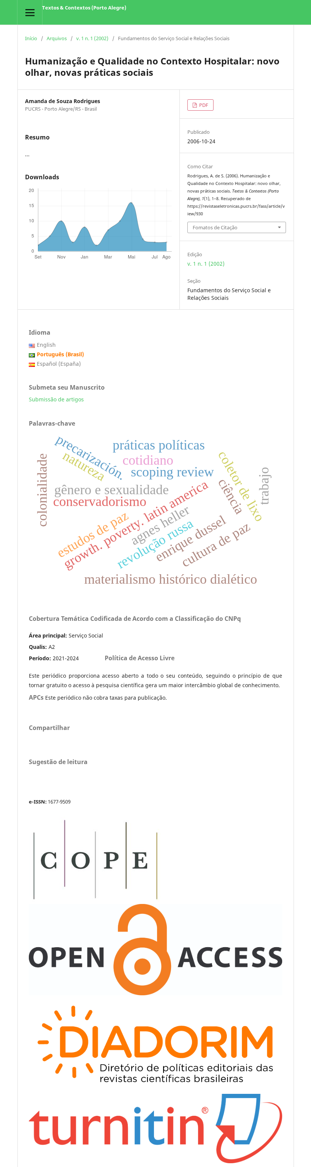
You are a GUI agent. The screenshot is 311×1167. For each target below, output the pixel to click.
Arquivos (57, 38)
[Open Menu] (29, 12)
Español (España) (59, 363)
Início (31, 38)
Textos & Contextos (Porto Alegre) (84, 7)
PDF (203, 105)
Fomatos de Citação (215, 227)
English (46, 344)
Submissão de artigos (56, 399)
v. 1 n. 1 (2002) (92, 38)
